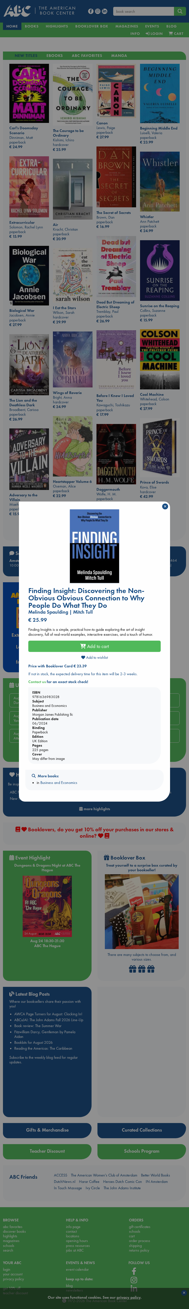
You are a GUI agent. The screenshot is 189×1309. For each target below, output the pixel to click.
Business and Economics (58, 782)
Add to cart (97, 646)
